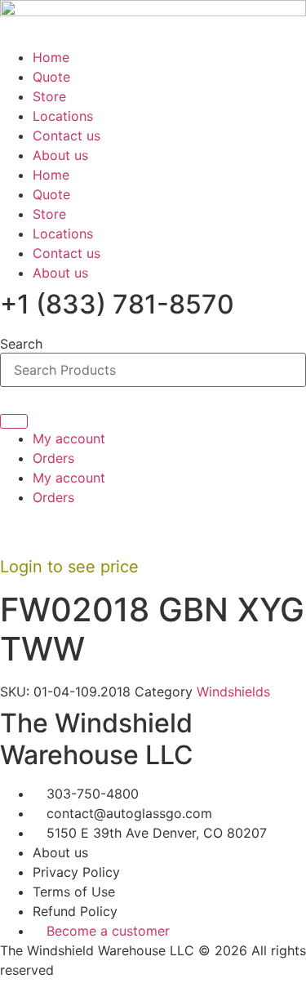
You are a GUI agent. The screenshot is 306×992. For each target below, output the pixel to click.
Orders (53, 458)
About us (60, 155)
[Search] (14, 421)
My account (69, 438)
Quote (51, 77)
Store (49, 96)
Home (51, 57)
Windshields (233, 691)
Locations (63, 116)
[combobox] (153, 370)
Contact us (66, 135)
